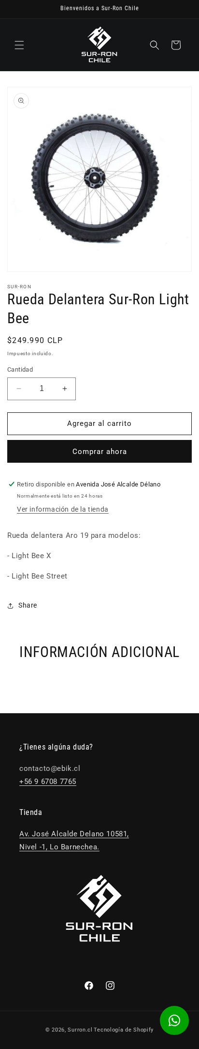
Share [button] (27, 605)
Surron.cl (80, 1030)
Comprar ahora (99, 451)
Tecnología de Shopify (124, 1030)
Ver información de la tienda (63, 509)
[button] (19, 45)
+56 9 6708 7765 (47, 781)
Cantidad (20, 369)
